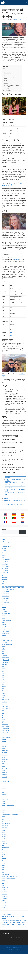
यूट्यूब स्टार (4, 827)
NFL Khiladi (5, 572)
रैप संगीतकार (4, 843)
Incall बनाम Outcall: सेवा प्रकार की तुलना (11, 914)
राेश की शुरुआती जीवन (7, 73)
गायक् (3, 710)
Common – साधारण (6, 546)
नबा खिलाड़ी (4, 752)
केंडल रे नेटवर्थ (6, 88)
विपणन (3, 863)
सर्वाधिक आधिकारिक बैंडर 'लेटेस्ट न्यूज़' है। (10, 876)
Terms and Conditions (18, 947)
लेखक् (3, 856)
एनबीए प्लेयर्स (4, 664)
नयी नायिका (4, 755)
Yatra (3, 609)
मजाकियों (4, 801)
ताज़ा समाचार (4, 748)
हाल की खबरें (4, 891)
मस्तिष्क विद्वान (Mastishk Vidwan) (10, 814)
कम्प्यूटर (3, 668)
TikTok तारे (4, 600)
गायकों (3, 704)
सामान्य (3, 880)
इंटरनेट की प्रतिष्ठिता (6, 638)
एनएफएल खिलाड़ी (5, 657)
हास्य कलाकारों (5, 896)
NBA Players (5, 564)
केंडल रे (11, 332)
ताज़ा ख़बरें (4, 741)
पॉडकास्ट (5, 80)
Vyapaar (4, 604)
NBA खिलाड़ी (5, 568)
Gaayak (4, 548)
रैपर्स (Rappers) (5, 847)
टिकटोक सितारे (5, 724)
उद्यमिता (3, 649)
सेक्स (3, 883)
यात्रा (3, 819)
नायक (3, 763)
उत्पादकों (3, 646)
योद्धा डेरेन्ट (4, 834)
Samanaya (4, 577)
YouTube (16, 259)
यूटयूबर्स (3, 821)
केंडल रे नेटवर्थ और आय (8, 72)
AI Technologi (5, 542)
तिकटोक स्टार (5, 750)
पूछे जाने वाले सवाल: (7, 90)
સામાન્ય (4, 905)
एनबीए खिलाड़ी (5, 662)
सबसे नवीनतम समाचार (6, 874)
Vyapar (4, 607)
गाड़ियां (3, 693)
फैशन (3, 786)
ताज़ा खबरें (4, 739)
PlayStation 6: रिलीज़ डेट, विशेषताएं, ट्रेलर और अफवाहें (14, 920)
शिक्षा (3, 869)
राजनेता (3, 841)
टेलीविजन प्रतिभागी (6, 728)
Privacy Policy (8, 947)
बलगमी (3, 788)
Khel (3, 557)
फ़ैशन (3, 783)
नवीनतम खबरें (4, 757)
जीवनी (5, 82)
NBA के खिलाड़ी (5, 566)
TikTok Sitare (5, 596)
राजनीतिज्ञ (4, 836)
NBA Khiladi (5, 561)
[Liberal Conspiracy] (5, 2)
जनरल (3, 719)
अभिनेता (3, 618)
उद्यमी (3, 653)
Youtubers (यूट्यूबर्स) (6, 613)
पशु (2, 779)
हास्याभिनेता (4, 903)
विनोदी (3, 861)
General (4, 550)
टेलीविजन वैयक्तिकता (6, 730)
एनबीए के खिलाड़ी (5, 660)
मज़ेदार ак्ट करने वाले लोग (8, 805)
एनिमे (3, 666)
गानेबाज (3, 695)
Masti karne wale (6, 559)
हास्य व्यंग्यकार (4, 898)
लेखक (3, 852)
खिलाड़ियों (4, 686)
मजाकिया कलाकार (5, 797)
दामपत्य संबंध (6, 83)
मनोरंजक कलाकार (5, 808)
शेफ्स (3, 872)
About (17, 949)
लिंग (3, 850)
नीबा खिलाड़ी (4, 772)
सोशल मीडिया (4, 885)
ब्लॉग (3, 790)
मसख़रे (3, 812)
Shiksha (4, 583)
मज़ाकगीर (4, 794)
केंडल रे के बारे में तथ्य (7, 87)
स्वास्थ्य (3, 889)
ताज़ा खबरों (4, 746)
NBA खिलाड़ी (5, 570)
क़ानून (3, 673)
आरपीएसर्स (4, 635)
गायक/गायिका (4, 702)
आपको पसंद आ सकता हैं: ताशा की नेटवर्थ (12, 85)
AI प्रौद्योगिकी (4, 544)
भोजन (3, 792)
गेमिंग (3, 713)
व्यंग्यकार (3, 865)
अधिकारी (3, 615)
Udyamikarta (5, 602)
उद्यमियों (3, 651)
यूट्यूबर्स (3, 832)
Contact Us (12, 949)
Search (4, 529)
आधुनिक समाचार (5, 631)
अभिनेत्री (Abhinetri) (7, 627)
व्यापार (3, 867)
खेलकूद (3, 691)
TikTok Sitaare (5, 591)
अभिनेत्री (5, 78)
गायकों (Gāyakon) (6, 708)
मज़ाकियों (4, 803)
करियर (5, 75)
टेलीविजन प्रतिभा (5, 726)
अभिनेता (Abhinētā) (6, 620)
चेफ (2, 717)
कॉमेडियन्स (4, 682)
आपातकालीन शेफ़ (5, 633)
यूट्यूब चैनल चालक (6, 823)
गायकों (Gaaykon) (6, 706)
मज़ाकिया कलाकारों (6, 799)
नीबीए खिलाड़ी (4, 774)
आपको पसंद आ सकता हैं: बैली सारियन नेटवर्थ (13, 77)
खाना (3, 684)
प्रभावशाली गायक (5, 781)
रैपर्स (3, 845)
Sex (3, 581)
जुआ (3, 721)
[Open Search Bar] (22, 2)
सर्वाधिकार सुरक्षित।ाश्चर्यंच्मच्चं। (9, 878)
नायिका (3, 766)
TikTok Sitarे (5, 598)
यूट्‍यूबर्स (3, 830)
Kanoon (4, 555)
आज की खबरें (4, 629)
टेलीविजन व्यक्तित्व (5, 733)
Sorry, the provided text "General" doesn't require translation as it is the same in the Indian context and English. (13, 587)
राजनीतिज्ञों (4, 839)
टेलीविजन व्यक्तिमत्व (6, 737)
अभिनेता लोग (4, 622)
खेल (3, 688)
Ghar (3, 553)
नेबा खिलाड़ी (4, 777)
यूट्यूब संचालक (5, 825)
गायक (3, 697)
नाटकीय (3, 761)
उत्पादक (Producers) (7, 644)
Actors (3, 539)
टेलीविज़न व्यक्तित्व (5, 735)
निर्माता (3, 770)
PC (2, 575)
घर (2, 715)
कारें (3, 677)
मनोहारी (3, 810)
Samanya (4, 579)
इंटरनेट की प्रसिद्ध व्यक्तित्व (7, 640)
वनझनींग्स (4, 858)
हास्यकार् (3, 900)
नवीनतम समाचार (5, 759)
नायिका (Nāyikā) (6, 768)
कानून (3, 675)
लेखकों (3, 854)
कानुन (3, 671)
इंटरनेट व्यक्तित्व (5, 642)
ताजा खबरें (4, 744)
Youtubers (6, 498)
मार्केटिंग (3, 816)
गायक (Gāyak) (5, 699)
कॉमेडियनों (4, 680)
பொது (3, 907)
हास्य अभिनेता (4, 894)
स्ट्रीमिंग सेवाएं (5, 887)
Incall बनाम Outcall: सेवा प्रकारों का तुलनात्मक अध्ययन (13, 922)
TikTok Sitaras (5, 593)
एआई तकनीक (4, 655)
